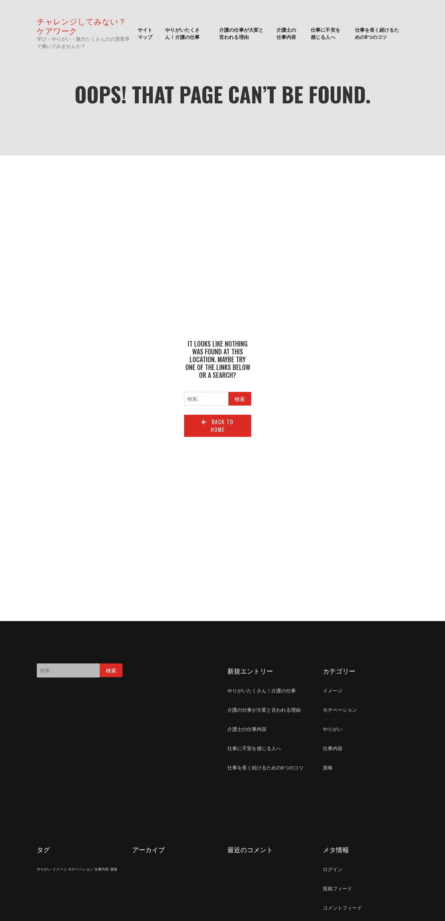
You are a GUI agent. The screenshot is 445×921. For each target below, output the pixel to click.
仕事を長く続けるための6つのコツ (377, 33)
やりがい (332, 729)
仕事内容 (332, 748)
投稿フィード (337, 888)
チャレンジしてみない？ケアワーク (81, 25)
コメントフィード (342, 907)
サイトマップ (145, 33)
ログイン (332, 869)
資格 (328, 767)
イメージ (332, 690)
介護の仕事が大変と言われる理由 (241, 33)
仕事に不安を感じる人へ (325, 33)
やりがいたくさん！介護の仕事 (182, 33)
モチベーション (340, 709)
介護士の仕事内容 (286, 33)
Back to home (222, 426)
